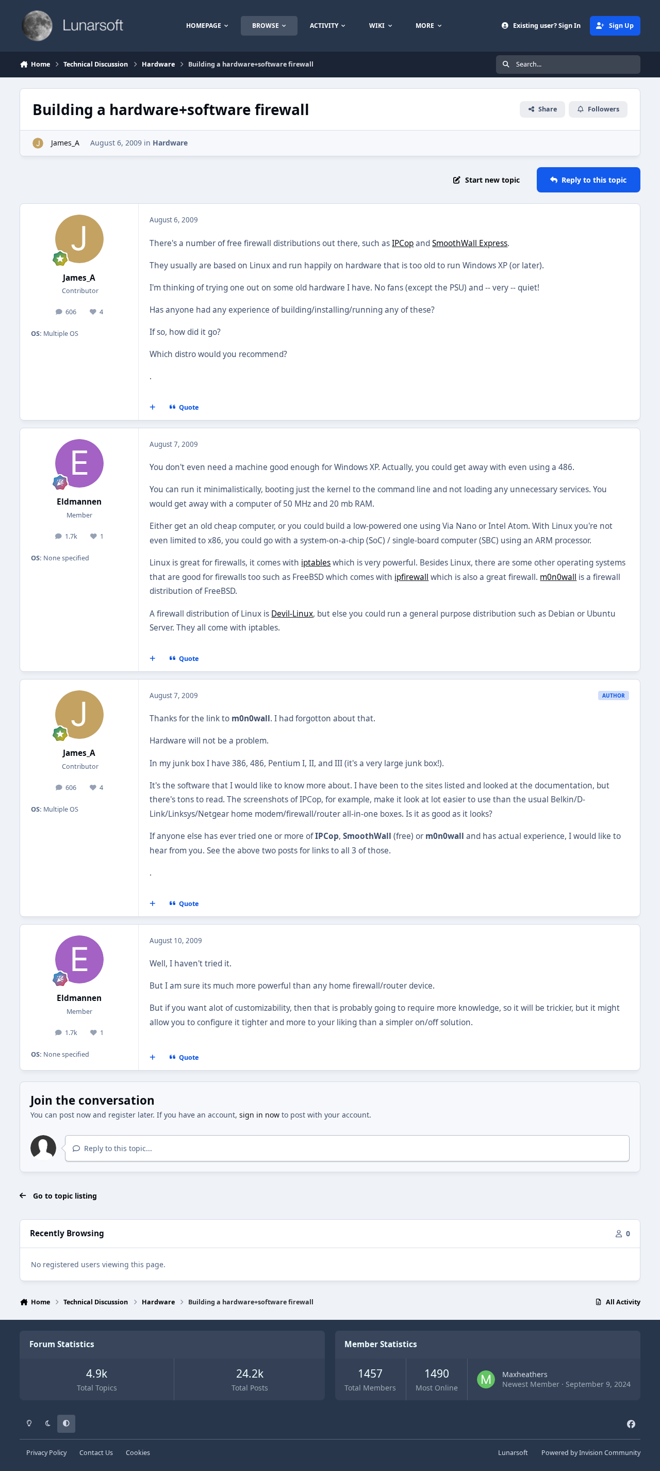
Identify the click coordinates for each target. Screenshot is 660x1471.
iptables (316, 562)
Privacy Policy (46, 1452)
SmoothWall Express (469, 243)
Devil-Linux (292, 613)
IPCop (403, 243)
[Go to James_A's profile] (37, 143)
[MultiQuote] (152, 407)
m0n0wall (558, 577)
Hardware (170, 143)
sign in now (259, 1115)
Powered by (590, 1452)
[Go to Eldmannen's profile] (79, 463)
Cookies (138, 1452)
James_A (64, 143)
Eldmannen (79, 501)
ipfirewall (411, 577)
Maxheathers (525, 1374)
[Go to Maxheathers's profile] (486, 1379)
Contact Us (96, 1452)
